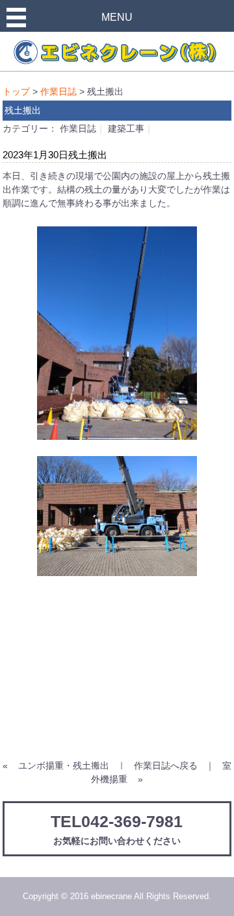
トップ (16, 91)
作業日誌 (58, 91)
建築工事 (126, 128)
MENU (117, 17)
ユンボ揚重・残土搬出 (63, 765)
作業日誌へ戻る (166, 765)
